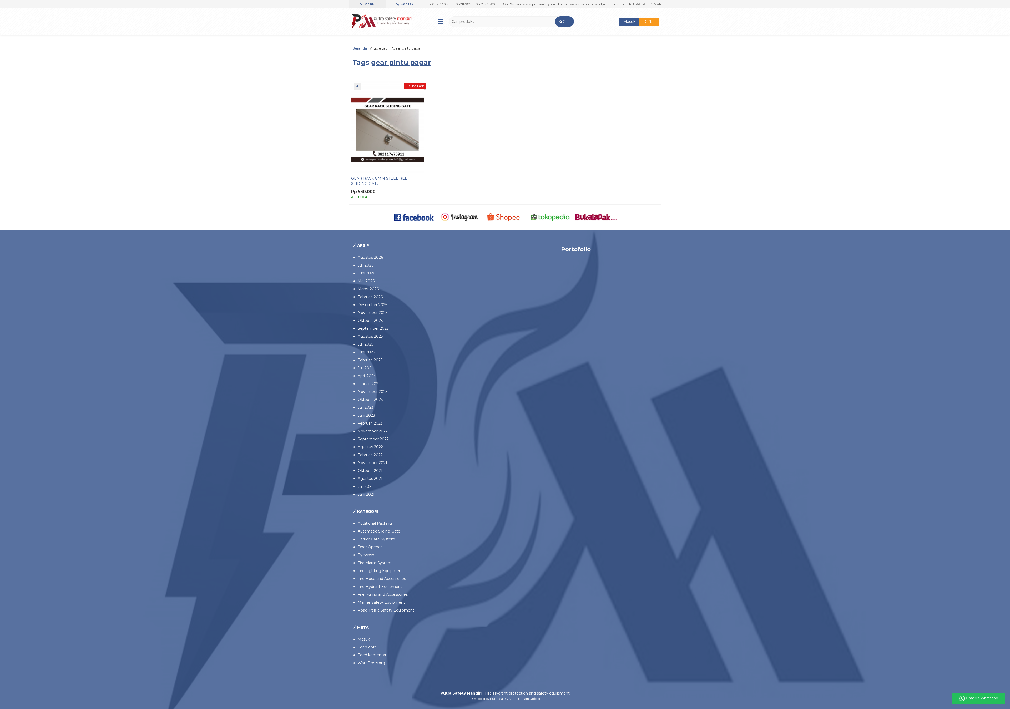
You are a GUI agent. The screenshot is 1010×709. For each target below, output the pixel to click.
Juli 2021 (365, 486)
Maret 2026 (368, 289)
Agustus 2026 (370, 257)
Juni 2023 (366, 415)
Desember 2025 (372, 304)
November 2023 (373, 391)
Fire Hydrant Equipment (380, 586)
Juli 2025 (365, 344)
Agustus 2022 (370, 447)
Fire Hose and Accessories (382, 578)
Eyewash (366, 555)
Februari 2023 (370, 423)
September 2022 (373, 439)
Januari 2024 (369, 383)
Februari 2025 (370, 360)
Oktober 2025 (370, 320)
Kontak (406, 4)
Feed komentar (372, 655)
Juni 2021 (366, 494)
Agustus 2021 (370, 478)
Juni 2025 (366, 352)
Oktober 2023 (370, 399)
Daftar (649, 21)
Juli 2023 (365, 407)
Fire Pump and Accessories (383, 594)
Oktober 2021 (370, 470)
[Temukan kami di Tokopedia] (550, 216)
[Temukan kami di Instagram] (459, 216)
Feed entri (367, 647)
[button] (564, 21)
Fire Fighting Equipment (380, 570)
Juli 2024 (366, 368)
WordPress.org (371, 663)
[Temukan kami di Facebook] (414, 216)
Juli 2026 (365, 265)
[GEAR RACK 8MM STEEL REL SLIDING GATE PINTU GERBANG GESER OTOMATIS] (387, 126)
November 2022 (373, 431)
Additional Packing (375, 523)
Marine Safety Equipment (381, 602)
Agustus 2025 (370, 336)
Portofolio (576, 249)
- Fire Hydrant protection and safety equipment (505, 693)
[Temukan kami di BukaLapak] (596, 216)
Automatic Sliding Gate (379, 531)
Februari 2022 (370, 454)
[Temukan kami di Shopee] (505, 216)
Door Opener (370, 547)
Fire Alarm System (375, 562)
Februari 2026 (370, 296)
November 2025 (372, 312)
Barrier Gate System (376, 539)
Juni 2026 (366, 273)
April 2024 (367, 375)
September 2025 (373, 328)
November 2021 (372, 462)
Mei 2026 (366, 281)
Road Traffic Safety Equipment (386, 610)
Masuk (629, 21)
